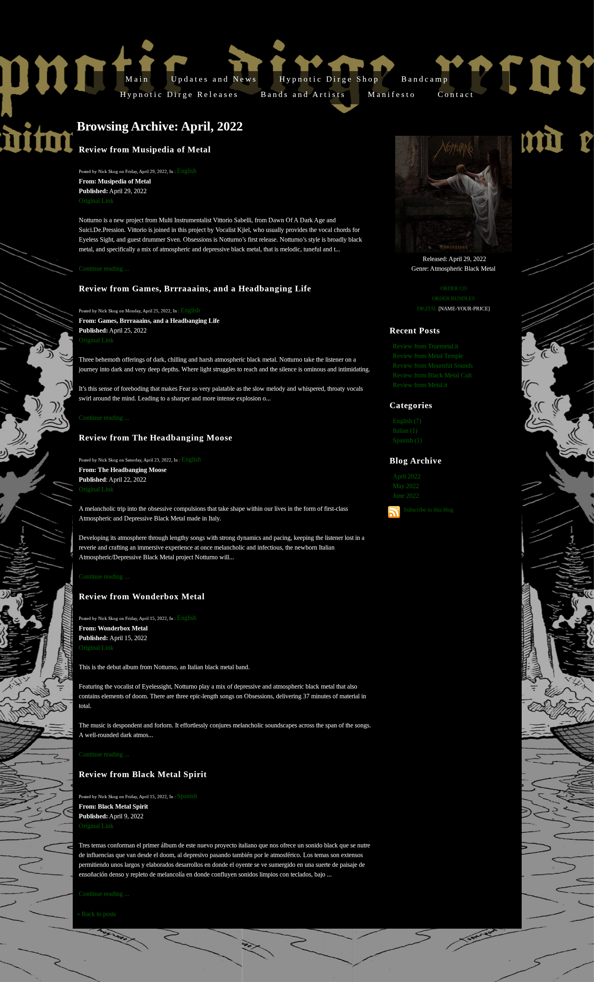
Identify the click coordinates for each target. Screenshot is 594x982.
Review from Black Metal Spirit (143, 774)
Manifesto (392, 94)
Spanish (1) (407, 440)
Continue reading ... (104, 268)
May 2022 (406, 486)
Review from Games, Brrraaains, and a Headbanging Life (195, 288)
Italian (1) (405, 430)
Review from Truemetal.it (425, 346)
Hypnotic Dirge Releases (179, 94)
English (186, 170)
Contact (456, 94)
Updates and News (214, 78)
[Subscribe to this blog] (394, 512)
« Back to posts (96, 913)
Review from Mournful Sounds (433, 365)
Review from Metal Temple (428, 355)
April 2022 (407, 476)
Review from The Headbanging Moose (155, 437)
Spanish (187, 795)
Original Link (96, 200)
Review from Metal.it (420, 384)
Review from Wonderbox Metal (142, 596)
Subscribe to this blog (428, 509)
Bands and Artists (303, 94)
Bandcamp (425, 78)
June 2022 (406, 495)
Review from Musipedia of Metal (145, 149)
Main (137, 78)
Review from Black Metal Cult (432, 375)
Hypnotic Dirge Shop (329, 78)
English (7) (407, 420)
